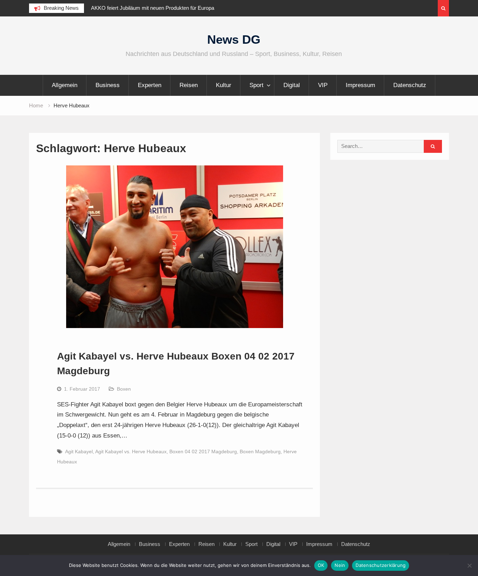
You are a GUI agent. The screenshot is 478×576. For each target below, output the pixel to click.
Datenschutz (409, 85)
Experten (149, 85)
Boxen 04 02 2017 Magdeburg (203, 451)
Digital (291, 85)
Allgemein (64, 85)
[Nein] (469, 565)
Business (108, 85)
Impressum (360, 85)
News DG (233, 39)
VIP (323, 85)
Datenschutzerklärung (381, 565)
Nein (340, 565)
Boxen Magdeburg (260, 451)
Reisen (189, 85)
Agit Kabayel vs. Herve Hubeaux (131, 451)
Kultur (223, 85)
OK (321, 565)
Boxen (124, 389)
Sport (256, 85)
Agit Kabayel (79, 451)
